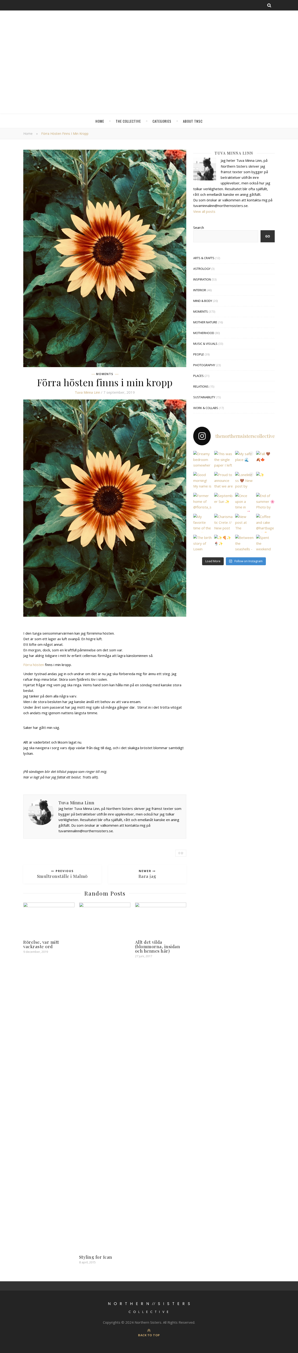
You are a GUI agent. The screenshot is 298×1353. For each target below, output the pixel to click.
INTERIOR (199, 290)
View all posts (204, 211)
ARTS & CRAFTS (203, 258)
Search (198, 227)
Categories (161, 121)
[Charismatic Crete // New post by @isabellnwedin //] (223, 523)
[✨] (265, 481)
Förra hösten (33, 664)
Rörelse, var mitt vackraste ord (41, 944)
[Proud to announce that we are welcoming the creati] (223, 481)
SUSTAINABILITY (204, 397)
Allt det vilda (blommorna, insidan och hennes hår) (157, 946)
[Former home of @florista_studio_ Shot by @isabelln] (202, 502)
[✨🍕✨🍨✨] (223, 544)
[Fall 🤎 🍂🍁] (265, 460)
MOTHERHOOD (203, 333)
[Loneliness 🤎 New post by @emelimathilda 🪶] (244, 481)
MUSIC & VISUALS (205, 344)
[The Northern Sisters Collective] (149, 59)
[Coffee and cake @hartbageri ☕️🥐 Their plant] (265, 523)
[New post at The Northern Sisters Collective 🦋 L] (244, 523)
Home (99, 121)
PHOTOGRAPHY (204, 365)
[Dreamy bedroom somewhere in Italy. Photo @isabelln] (202, 460)
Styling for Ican (95, 1257)
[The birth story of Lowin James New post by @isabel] (202, 544)
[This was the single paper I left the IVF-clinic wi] (223, 460)
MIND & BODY (202, 301)
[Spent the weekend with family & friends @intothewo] (265, 544)
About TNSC (193, 121)
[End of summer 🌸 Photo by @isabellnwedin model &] (265, 502)
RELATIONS (201, 386)
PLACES (198, 376)
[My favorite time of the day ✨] (202, 523)
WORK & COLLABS (205, 408)
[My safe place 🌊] (244, 460)
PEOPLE (198, 354)
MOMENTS (104, 374)
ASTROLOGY (201, 269)
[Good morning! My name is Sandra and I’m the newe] (202, 481)
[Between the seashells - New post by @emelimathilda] (244, 544)
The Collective (128, 121)
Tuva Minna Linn (87, 392)
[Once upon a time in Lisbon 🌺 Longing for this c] (244, 502)
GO (267, 236)
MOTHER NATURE (205, 322)
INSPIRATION (202, 279)
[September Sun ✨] (223, 502)
